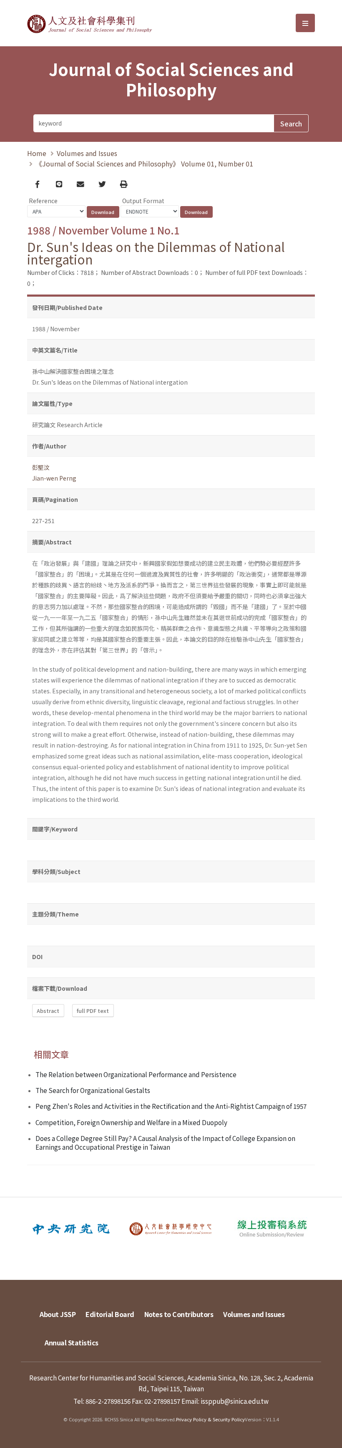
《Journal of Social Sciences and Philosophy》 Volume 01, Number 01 (144, 164)
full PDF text (93, 1011)
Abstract (48, 1011)
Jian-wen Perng (54, 478)
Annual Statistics (71, 1342)
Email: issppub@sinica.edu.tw (225, 1400)
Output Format (143, 200)
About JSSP (57, 1314)
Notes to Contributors (179, 1314)
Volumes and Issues (87, 153)
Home (36, 153)
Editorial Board (110, 1314)
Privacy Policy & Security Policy (210, 1419)
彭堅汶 (41, 467)
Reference (43, 200)
